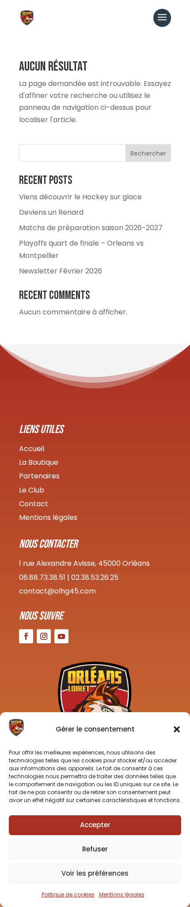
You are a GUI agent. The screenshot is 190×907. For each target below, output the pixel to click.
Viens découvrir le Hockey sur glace (80, 197)
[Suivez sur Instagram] (44, 636)
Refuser (95, 849)
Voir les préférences (95, 873)
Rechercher (148, 153)
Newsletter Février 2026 (60, 271)
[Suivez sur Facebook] (26, 636)
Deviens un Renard (51, 212)
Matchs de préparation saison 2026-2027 (91, 228)
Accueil (31, 449)
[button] (176, 729)
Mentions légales (121, 894)
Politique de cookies (68, 894)
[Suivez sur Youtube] (61, 636)
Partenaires (39, 476)
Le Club (31, 490)
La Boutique (38, 462)
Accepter (95, 824)
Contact (33, 504)
